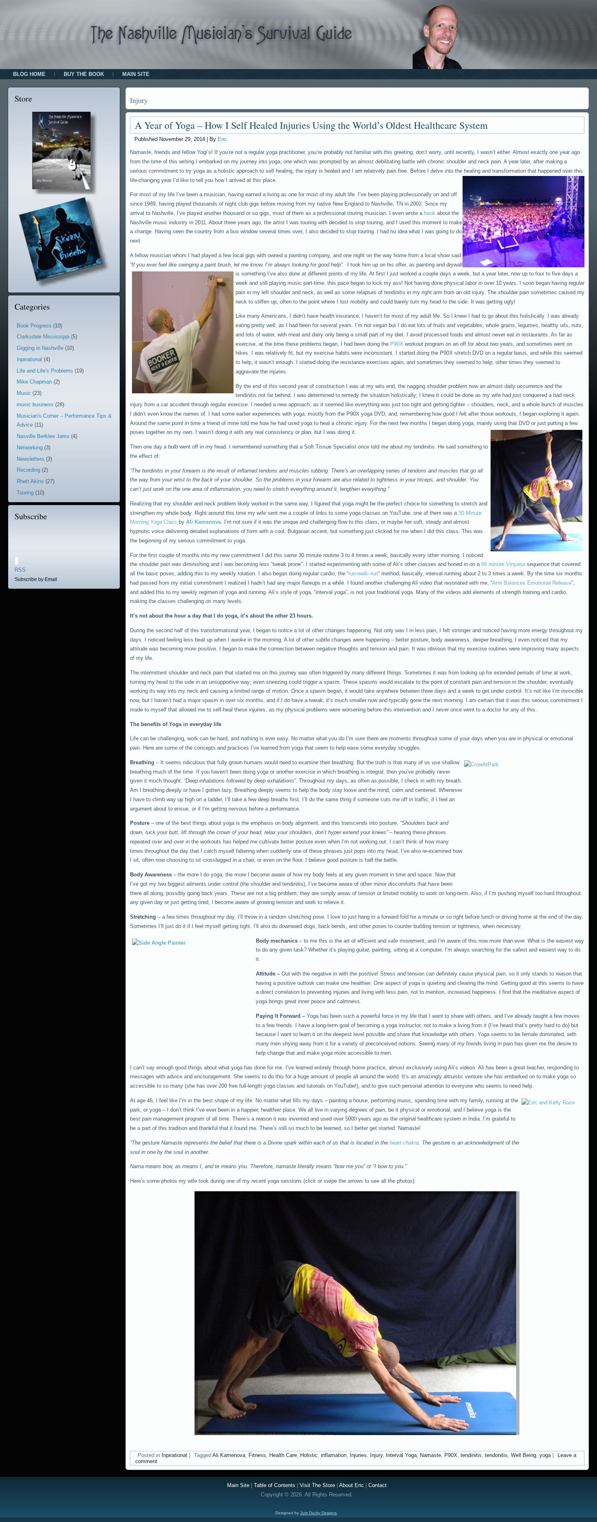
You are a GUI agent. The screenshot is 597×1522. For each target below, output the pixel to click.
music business (35, 404)
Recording (28, 470)
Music (24, 393)
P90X (396, 344)
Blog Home (29, 74)
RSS (20, 570)
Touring (25, 493)
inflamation (333, 1455)
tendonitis (496, 1455)
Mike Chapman (34, 382)
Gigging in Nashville (40, 348)
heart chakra (404, 1143)
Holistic (309, 1455)
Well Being (523, 1455)
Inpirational (29, 359)
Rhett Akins (30, 481)
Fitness (257, 1455)
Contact (377, 1485)
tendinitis (471, 1455)
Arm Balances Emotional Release (531, 583)
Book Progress (34, 326)
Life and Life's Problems (45, 371)
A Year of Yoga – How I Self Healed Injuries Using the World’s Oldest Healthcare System (311, 125)
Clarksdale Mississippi (43, 337)
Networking (30, 447)
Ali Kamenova (203, 522)
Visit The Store (317, 1485)
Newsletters (30, 459)
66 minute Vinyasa (503, 564)
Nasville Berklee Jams (43, 436)
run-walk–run (363, 573)
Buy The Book (84, 74)
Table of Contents (274, 1485)
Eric (222, 139)
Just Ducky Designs (318, 1513)
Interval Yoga (401, 1455)
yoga (545, 1455)
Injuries (358, 1455)
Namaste (430, 1455)
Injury (376, 1455)
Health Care (283, 1455)
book (429, 213)
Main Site (135, 74)
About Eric (351, 1485)
